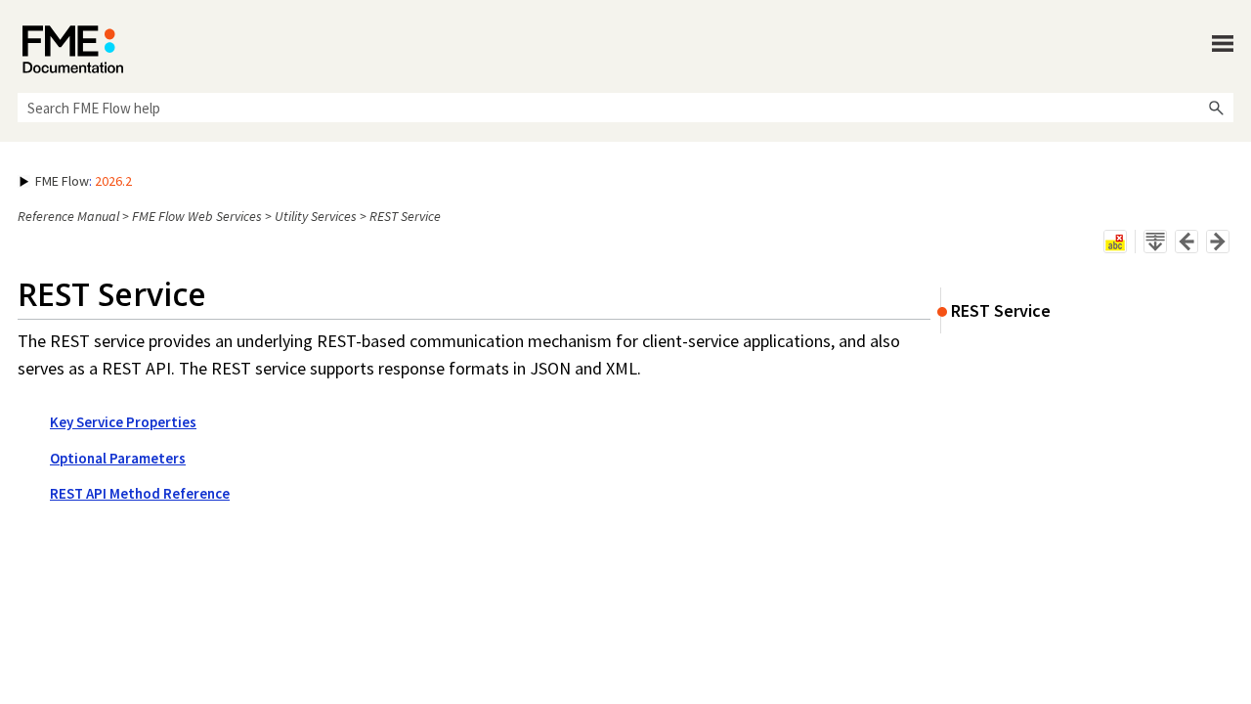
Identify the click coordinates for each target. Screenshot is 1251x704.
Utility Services (316, 216)
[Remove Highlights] (1115, 241)
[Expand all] (1155, 241)
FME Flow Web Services (197, 216)
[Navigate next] (1217, 241)
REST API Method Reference (140, 493)
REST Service (1001, 310)
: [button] (83, 181)
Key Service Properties (123, 422)
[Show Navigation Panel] (1222, 44)
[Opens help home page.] (72, 49)
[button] (1215, 107)
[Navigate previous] (1186, 241)
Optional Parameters (118, 458)
